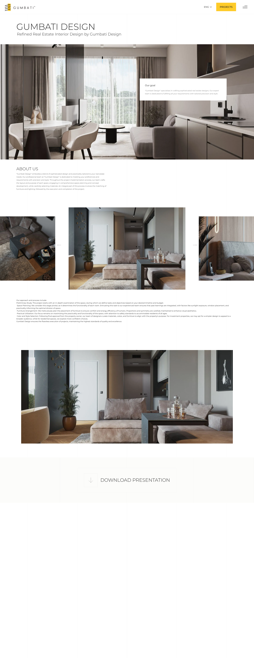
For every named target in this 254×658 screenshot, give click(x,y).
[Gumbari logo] (20, 7)
